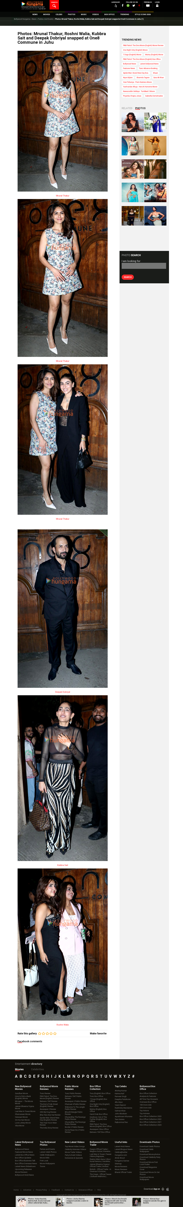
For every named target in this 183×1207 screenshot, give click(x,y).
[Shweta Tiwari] (133, 122)
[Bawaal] (133, 169)
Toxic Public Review (73, 1093)
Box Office (95, 1087)
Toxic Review (45, 1093)
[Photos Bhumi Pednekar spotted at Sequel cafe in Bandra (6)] (133, 216)
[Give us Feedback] (148, 5)
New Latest (74, 1142)
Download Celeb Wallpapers (146, 1150)
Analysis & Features (148, 1096)
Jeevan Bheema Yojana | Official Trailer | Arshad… (100, 1165)
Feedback (56, 1190)
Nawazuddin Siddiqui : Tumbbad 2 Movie (139, 91)
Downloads (150, 1142)
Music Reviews (121, 1169)
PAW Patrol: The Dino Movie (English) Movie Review (143, 45)
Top (121, 1086)
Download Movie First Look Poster (149, 1163)
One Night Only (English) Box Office (100, 1105)
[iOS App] (167, 1189)
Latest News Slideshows (25, 1166)
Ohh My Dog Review (48, 1112)
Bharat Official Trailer (123, 1172)
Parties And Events (45, 19)
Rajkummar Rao (121, 1122)
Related (127, 108)
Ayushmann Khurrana (123, 1116)
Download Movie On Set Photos (150, 1173)
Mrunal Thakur (62, 195)
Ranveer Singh (121, 1096)
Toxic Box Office (96, 1096)
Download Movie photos (150, 1154)
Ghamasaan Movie (22, 1114)
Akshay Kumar (121, 1091)
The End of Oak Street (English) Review (49, 1105)
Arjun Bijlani (128, 78)
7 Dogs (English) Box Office (98, 1100)
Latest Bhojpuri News (123, 1149)
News (34, 19)
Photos (140, 108)
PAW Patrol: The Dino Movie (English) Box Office (142, 59)
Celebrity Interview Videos (75, 1149)
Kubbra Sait (62, 865)
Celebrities (37, 1069)
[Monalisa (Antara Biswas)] (133, 145)
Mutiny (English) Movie (154, 55)
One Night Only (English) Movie (135, 50)
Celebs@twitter (121, 1152)
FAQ (99, 1190)
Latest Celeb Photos (48, 1152)
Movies (19, 1069)
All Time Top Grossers (149, 1099)
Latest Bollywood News (149, 64)
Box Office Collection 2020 (150, 1125)
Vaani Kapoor (120, 1105)
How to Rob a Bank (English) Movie (23, 1097)
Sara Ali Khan (158, 78)
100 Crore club (146, 1105)
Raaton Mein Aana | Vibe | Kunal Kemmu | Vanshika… (100, 1160)
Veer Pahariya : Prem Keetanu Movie (137, 82)
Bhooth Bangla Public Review (73, 1113)
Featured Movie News (24, 1152)
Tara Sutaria (119, 1119)
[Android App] (162, 1189)
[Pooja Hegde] (155, 169)
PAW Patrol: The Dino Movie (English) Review (49, 1097)
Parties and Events (47, 1149)
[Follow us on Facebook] (123, 5)
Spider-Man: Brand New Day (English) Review (49, 1119)
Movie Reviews (21, 1172)
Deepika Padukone (122, 1099)
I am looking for (131, 261)
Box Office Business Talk (25, 1161)
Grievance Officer (85, 1190)
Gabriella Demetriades (154, 96)
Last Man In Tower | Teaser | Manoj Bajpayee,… (100, 1155)
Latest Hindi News (122, 1146)
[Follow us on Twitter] (133, 5)
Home (16, 1190)
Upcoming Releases (23, 1169)
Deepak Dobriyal (62, 692)
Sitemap (118, 1164)
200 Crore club (146, 1108)
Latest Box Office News (24, 1155)
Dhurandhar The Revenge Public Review (75, 1118)
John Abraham (121, 1114)
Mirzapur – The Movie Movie (24, 1102)
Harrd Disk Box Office (99, 1114)
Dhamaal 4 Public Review (75, 1104)
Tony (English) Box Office (100, 1093)
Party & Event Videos (73, 1155)
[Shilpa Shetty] (133, 192)
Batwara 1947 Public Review (73, 1097)
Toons (42, 1166)
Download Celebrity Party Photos (150, 1158)
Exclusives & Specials (74, 1158)
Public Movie (71, 1087)
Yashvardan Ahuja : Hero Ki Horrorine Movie (140, 87)
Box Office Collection (148, 1093)
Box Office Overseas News (26, 1163)
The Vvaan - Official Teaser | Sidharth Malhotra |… (100, 1175)
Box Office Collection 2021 (150, 1122)
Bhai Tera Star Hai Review (50, 1115)
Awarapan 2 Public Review (75, 1101)
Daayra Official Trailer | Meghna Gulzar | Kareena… (101, 1150)
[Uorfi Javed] (155, 122)
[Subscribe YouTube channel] (139, 6)
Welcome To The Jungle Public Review (75, 1108)
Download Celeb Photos (150, 1146)
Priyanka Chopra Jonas (132, 96)
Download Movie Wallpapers (147, 1178)
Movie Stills (44, 1158)
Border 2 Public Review (74, 1127)
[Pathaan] (155, 192)
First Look (44, 1161)
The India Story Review (49, 1128)
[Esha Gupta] (155, 216)
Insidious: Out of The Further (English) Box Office (98, 1119)
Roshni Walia (63, 1024)
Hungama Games (122, 1161)
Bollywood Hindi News (24, 1175)
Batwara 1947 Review (48, 1101)
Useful (121, 1142)
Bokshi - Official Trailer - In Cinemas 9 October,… (100, 1170)
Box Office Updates (23, 1158)
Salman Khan (120, 1111)
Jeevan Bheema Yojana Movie (24, 1107)
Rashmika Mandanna (123, 1108)
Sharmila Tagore (143, 78)
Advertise (27, 1190)
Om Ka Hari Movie (22, 1120)
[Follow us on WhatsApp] (128, 6)
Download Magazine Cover (148, 1168)
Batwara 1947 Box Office (100, 1132)
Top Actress (145, 1113)
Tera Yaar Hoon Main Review (48, 1124)
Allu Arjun (119, 1102)
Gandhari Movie (21, 1093)
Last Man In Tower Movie (25, 1111)
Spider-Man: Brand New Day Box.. (136, 73)
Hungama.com (121, 1155)
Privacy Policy (41, 1190)
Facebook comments (30, 1041)
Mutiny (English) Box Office (98, 1110)
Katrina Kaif (119, 1093)
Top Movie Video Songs (75, 1146)
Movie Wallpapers (47, 1163)
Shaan (155, 73)
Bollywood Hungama (22, 19)
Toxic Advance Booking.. (148, 68)
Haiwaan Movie (21, 1117)
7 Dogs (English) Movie (132, 55)
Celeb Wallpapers (47, 1155)
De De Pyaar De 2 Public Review (74, 1131)
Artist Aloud (120, 1158)
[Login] (157, 6)
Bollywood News (129, 64)
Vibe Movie (19, 1126)
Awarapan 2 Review (48, 1109)
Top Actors (144, 1110)
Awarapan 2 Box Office (99, 1129)
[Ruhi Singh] (155, 145)
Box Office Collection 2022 (150, 1119)
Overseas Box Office (148, 1102)
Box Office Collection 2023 (150, 1116)
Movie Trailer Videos (73, 1152)
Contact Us (69, 1190)
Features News (129, 68)
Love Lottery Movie (23, 1123)
